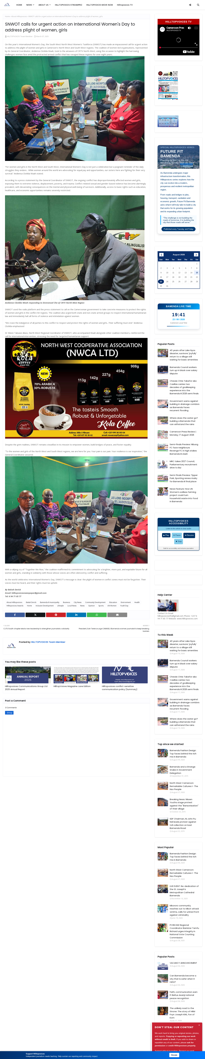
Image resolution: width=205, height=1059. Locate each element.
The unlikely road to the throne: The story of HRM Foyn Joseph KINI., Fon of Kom (182, 1013)
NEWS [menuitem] (29, 4)
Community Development (95, 602)
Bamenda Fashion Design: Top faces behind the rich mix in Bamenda (183, 753)
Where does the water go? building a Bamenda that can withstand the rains (184, 421)
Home (7, 16)
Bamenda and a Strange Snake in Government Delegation (182, 770)
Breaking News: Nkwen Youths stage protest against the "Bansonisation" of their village (184, 804)
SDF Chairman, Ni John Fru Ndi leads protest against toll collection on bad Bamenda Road (183, 823)
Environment (126, 602)
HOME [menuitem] (19, 4)
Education (113, 602)
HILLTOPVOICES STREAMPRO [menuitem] (68, 4)
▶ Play (166, 535)
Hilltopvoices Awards (15, 606)
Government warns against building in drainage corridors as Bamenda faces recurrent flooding (184, 406)
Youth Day (124, 606)
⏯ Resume (189, 535)
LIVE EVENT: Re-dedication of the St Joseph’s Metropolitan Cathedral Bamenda (184, 891)
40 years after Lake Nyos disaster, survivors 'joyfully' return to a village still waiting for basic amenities (184, 355)
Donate (174, 1055)
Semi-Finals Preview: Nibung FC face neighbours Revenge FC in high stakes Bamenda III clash (184, 449)
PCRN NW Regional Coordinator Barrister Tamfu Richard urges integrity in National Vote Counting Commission (184, 931)
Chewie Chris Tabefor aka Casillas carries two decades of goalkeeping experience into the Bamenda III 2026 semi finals (184, 387)
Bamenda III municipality (49, 602)
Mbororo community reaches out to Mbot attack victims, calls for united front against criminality (184, 910)
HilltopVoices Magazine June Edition (72, 686)
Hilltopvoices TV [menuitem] (125, 4)
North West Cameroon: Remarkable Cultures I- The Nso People (184, 786)
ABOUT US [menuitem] (43, 4)
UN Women (111, 606)
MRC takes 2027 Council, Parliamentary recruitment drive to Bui (183, 464)
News (82, 606)
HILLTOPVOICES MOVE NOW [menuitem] (99, 4)
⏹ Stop (179, 541)
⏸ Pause (177, 535)
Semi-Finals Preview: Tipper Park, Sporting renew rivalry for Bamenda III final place (184, 478)
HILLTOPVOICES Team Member (20, 36)
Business (66, 602)
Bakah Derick (31, 602)
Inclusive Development (45, 606)
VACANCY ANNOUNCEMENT (183, 962)
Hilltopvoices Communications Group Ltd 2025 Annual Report (26, 688)
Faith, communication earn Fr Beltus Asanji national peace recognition (183, 995)
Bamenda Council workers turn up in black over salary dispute (183, 370)
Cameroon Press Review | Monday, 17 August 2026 (183, 433)
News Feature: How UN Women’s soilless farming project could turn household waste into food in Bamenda (184, 495)
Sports (101, 606)
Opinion (91, 606)
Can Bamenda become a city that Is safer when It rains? (183, 978)
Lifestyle (60, 606)
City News (77, 602)
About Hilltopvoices (19, 16)
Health (137, 602)
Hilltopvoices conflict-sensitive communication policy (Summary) (119, 688)
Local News (71, 606)
